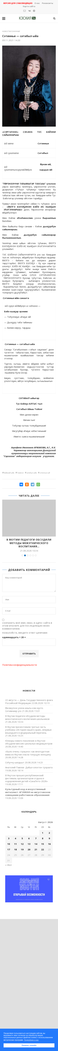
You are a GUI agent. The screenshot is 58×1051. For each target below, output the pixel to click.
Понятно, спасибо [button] (29, 1045)
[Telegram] (32, 484)
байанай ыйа (9, 473)
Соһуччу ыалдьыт (14, 762)
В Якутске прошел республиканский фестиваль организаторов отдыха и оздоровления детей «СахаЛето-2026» (26, 778)
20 (29, 849)
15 (42, 843)
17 (8, 849)
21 (36, 849)
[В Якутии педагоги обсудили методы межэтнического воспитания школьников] (29, 518)
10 (8, 843)
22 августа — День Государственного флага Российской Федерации (29, 702)
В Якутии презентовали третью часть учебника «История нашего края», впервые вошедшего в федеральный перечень (28, 729)
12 (22, 843)
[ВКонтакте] (21, 484)
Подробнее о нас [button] (31, 1040)
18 (15, 849)
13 (29, 843)
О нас (37, 3)
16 (49, 843)
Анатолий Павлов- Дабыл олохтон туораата (28, 767)
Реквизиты (47, 3)
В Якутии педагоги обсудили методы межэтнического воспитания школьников (27, 717)
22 (42, 849)
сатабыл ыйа (31, 473)
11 (15, 843)
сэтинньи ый (44, 473)
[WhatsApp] (38, 484)
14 (36, 843)
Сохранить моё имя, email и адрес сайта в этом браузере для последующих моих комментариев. (27, 626)
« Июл (8, 864)
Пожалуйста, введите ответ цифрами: (25, 633)
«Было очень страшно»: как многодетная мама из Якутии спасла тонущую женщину (28, 753)
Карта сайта (29, 6)
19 (22, 849)
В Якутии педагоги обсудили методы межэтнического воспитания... (29, 543)
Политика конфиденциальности (19, 664)
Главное (20, 473)
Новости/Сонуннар (11, 31)
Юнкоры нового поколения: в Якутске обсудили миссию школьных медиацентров (28, 742)
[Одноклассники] (27, 484)
